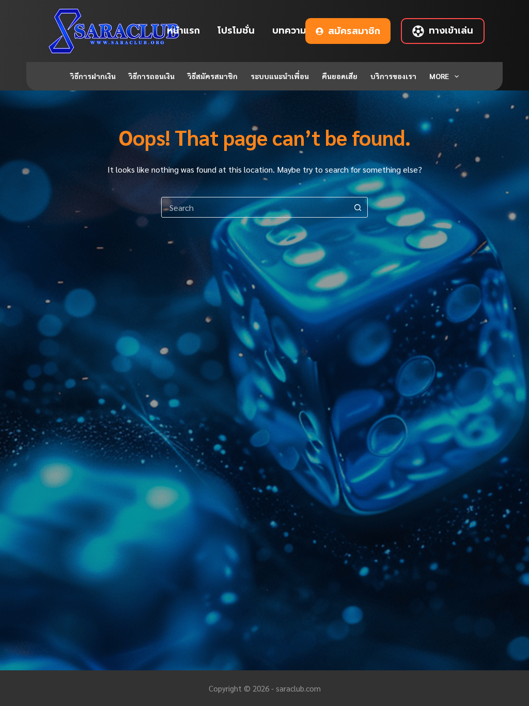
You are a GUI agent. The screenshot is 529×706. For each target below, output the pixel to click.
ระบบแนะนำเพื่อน (280, 76)
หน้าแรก (183, 30)
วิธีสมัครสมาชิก (213, 76)
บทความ (289, 30)
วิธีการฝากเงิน (93, 76)
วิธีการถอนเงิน (152, 76)
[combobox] (255, 207)
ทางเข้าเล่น (451, 30)
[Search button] (357, 207)
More (439, 76)
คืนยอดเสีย (339, 76)
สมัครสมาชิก (354, 31)
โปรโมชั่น (236, 30)
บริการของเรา (393, 76)
